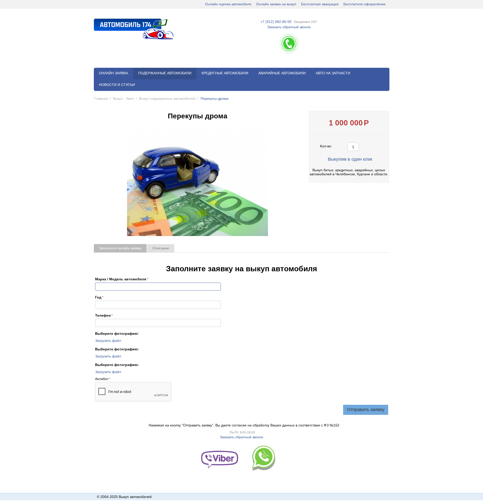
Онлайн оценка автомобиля (228, 4)
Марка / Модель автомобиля (120, 279)
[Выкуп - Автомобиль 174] (133, 29)
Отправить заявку (365, 409)
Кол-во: (326, 146)
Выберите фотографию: (117, 333)
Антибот (101, 379)
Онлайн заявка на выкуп (276, 4)
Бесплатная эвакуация (320, 4)
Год (98, 297)
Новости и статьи (117, 85)
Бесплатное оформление (364, 4)
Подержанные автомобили (164, 73)
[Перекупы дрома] (197, 183)
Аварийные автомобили (282, 73)
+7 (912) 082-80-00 (276, 22)
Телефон (103, 315)
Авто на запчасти (333, 73)
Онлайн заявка (113, 73)
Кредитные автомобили (225, 73)
